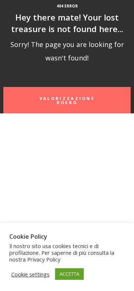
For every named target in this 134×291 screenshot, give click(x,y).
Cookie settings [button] (30, 274)
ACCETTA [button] (69, 273)
